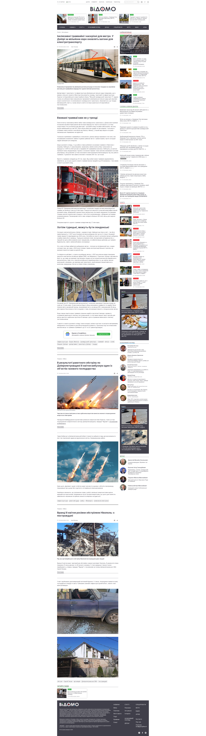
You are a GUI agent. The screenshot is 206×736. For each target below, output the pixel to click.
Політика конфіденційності (141, 725)
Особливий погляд (94, 27)
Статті (81, 27)
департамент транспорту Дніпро (80, 344)
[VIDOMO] (103, 9)
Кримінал (116, 719)
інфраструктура (63, 341)
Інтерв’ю (127, 713)
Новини (72, 27)
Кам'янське (109, 2)
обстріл (60, 681)
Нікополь (101, 2)
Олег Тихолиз (74, 46)
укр (67, 2)
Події (115, 716)
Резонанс (128, 708)
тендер (94, 344)
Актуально (65, 32)
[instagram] (142, 2)
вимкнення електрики (101, 501)
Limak (112, 341)
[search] (138, 2)
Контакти (139, 719)
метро (107, 341)
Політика (116, 711)
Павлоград (117, 2)
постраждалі (103, 681)
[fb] (114, 46)
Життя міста (117, 713)
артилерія (77, 681)
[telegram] (117, 46)
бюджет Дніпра (63, 344)
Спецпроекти (118, 27)
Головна (62, 27)
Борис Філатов (74, 341)
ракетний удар (74, 501)
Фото (128, 27)
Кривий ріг (94, 2)
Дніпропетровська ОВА (89, 681)
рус (70, 2)
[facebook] (145, 2)
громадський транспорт (88, 341)
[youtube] (148, 2)
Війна (64, 359)
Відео (137, 27)
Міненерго (89, 501)
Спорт (115, 722)
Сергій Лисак (68, 681)
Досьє (107, 27)
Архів (145, 27)
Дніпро (88, 2)
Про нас (138, 722)
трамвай (100, 341)
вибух (82, 501)
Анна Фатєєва (74, 520)
